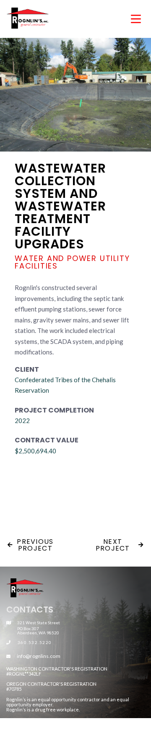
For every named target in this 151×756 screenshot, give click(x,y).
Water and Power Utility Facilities (72, 262)
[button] (128, 18)
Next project (119, 545)
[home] (43, 18)
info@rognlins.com (38, 656)
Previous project (31, 545)
